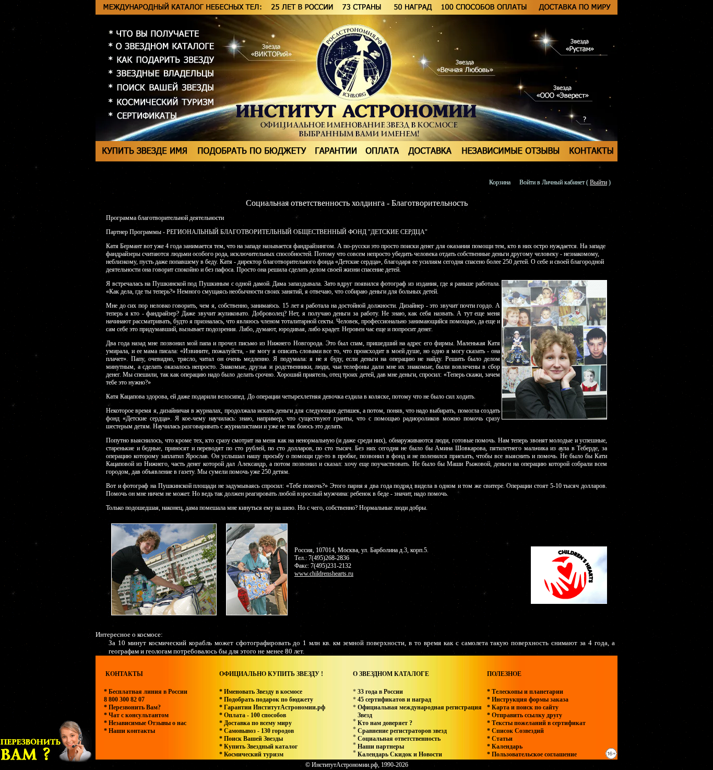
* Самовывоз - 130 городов (256, 730)
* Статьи (500, 738)
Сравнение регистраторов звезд (402, 730)
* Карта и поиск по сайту (522, 707)
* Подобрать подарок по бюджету (266, 699)
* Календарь (504, 746)
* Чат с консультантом (136, 715)
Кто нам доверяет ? (385, 723)
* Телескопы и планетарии (525, 691)
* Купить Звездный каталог (258, 746)
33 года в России (380, 691)
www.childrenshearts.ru (323, 573)
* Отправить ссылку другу (524, 715)
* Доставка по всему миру (255, 723)
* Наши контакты (129, 730)
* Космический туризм (251, 754)
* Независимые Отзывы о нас (145, 723)
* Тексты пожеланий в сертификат (536, 723)
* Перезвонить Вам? (132, 707)
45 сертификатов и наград (394, 699)
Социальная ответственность (399, 738)
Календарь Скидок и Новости (400, 754)
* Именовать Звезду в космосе (260, 691)
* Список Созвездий (515, 730)
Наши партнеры (381, 746)
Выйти (598, 182)
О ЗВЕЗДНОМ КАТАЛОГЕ (391, 674)
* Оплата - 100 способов (252, 715)
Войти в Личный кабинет (552, 182)
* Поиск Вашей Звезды (251, 738)
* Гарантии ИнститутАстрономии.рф (272, 707)
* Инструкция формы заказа (527, 699)
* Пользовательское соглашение (532, 754)
